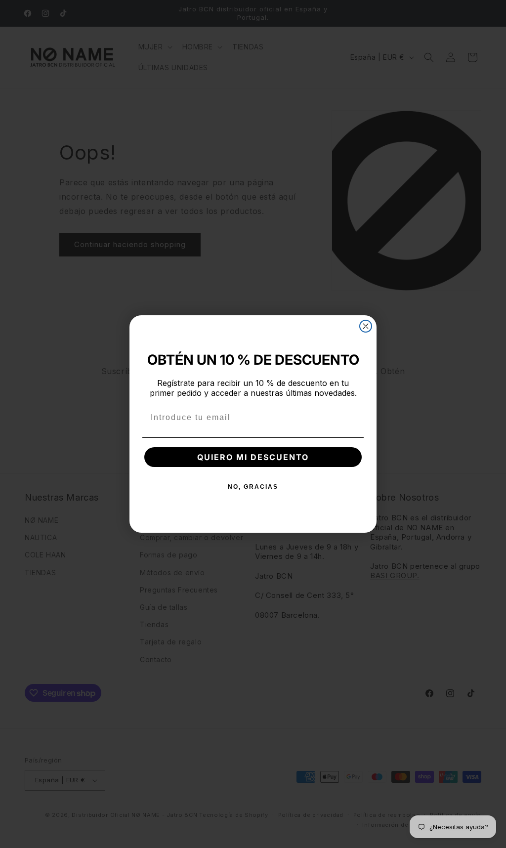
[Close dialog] (366, 326)
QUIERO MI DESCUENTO (253, 457)
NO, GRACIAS (253, 486)
